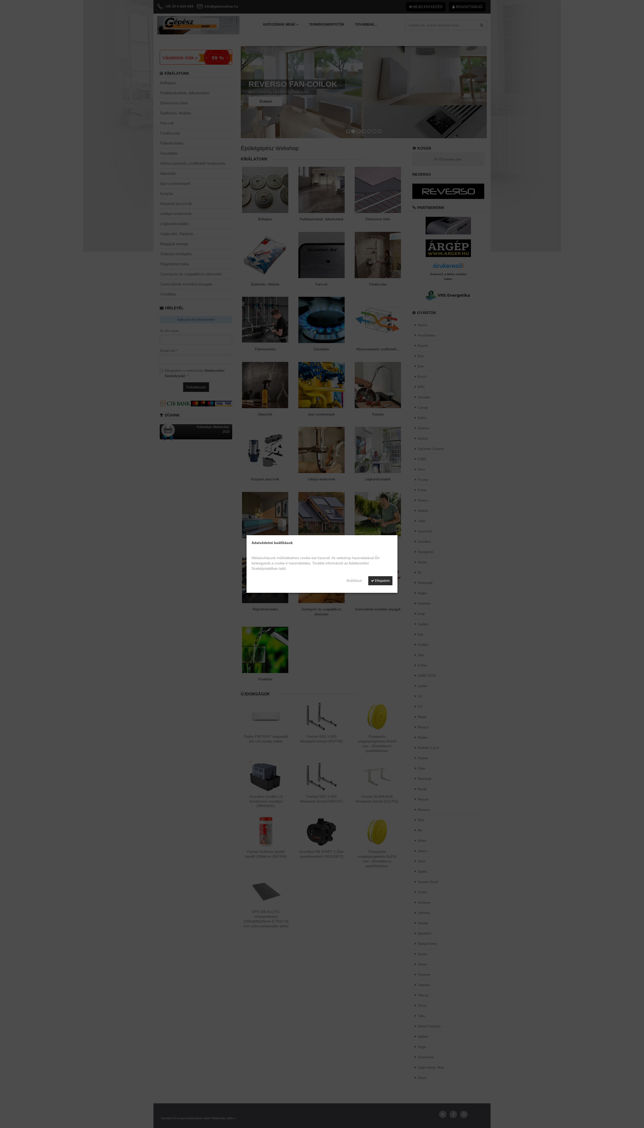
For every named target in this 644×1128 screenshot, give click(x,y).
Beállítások (354, 580)
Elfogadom (382, 580)
